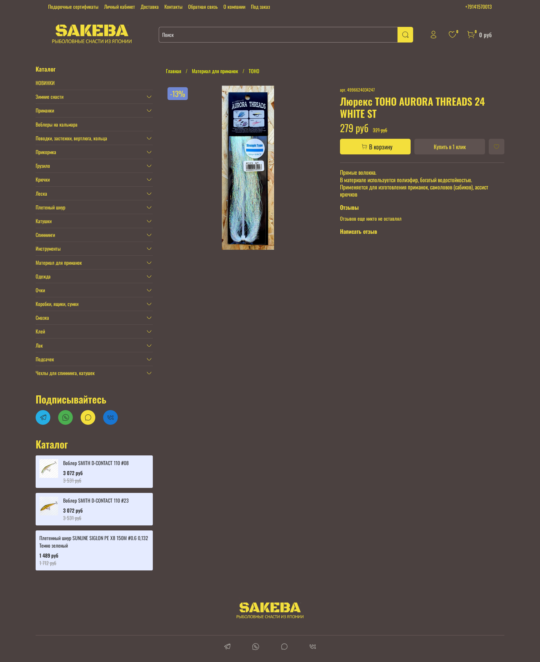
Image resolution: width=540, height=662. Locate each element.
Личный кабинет (119, 6)
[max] (284, 647)
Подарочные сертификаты (73, 6)
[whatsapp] (256, 647)
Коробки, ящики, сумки (57, 304)
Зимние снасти (49, 96)
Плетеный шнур (50, 207)
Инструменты (48, 248)
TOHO (254, 71)
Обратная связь (203, 6)
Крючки (43, 179)
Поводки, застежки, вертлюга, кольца (71, 138)
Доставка (150, 6)
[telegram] (227, 647)
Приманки (45, 110)
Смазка (42, 317)
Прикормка (46, 152)
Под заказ (260, 6)
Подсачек (45, 359)
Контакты (173, 6)
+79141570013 (478, 6)
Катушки (44, 221)
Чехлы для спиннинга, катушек (65, 373)
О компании (234, 6)
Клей (40, 331)
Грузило (43, 165)
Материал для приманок (215, 71)
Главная (173, 71)
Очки (40, 290)
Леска (41, 193)
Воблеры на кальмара (57, 124)
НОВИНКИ (45, 83)
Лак (39, 345)
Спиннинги (45, 234)
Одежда (43, 276)
